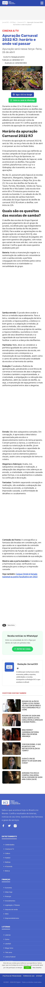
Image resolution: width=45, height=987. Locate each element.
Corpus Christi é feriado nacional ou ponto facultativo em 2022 (20, 575)
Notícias (7, 862)
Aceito (27, 967)
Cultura (7, 853)
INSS (7, 914)
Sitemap (39, 976)
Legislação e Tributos (12, 905)
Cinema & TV (21, 22)
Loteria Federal (10, 957)
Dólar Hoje (8, 892)
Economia (8, 888)
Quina (7, 939)
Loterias (8, 935)
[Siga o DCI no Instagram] (15, 826)
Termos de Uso (28, 976)
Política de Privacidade (12, 976)
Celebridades (9, 845)
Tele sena (8, 952)
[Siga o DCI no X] (9, 826)
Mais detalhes (37, 967)
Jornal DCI (5, 22)
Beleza (7, 871)
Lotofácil (8, 944)
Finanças (8, 896)
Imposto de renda (11, 909)
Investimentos (10, 901)
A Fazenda (8, 866)
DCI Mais (13, 22)
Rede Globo (11, 625)
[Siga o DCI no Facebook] (3, 826)
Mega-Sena (9, 948)
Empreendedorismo (12, 918)
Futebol (7, 858)
